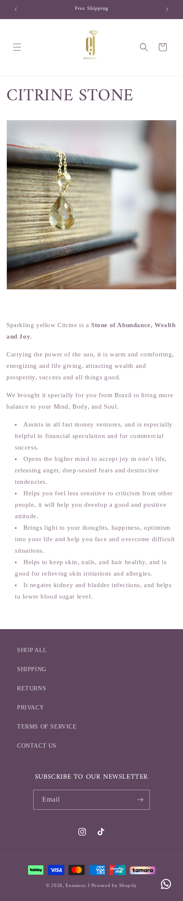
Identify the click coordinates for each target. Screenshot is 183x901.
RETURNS (31, 688)
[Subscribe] (140, 800)
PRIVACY (30, 707)
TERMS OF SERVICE (47, 726)
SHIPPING (31, 669)
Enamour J (77, 885)
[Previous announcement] (15, 9)
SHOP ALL (32, 650)
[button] (17, 47)
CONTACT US (37, 746)
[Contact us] (166, 884)
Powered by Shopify (114, 885)
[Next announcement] (167, 9)
